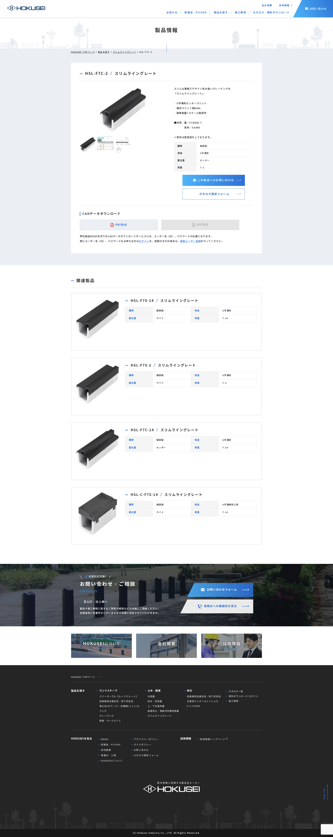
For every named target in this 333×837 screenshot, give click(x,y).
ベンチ (103, 711)
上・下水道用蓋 (156, 706)
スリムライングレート (124, 52)
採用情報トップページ (212, 739)
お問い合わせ (318, 8)
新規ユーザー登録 (190, 241)
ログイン (144, 241)
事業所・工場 (108, 755)
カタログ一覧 (236, 691)
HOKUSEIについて (112, 760)
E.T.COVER (193, 706)
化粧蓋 (151, 696)
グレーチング (106, 715)
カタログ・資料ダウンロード (271, 12)
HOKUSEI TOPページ (83, 52)
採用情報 (284, 5)
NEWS (104, 739)
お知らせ (172, 12)
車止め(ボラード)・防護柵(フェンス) (119, 706)
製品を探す (221, 12)
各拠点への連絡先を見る (220, 606)
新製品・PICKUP (196, 12)
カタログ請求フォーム (214, 194)
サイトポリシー (142, 744)
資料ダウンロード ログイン (243, 696)
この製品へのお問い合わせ (216, 180)
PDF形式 (121, 224)
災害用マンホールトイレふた (202, 701)
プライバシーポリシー (146, 739)
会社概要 (106, 750)
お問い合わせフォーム (222, 589)
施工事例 (240, 12)
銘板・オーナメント (110, 720)
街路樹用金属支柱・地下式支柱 (116, 701)
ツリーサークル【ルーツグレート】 (118, 696)
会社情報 (267, 5)
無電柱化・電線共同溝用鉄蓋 (163, 711)
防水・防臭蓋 (155, 701)
